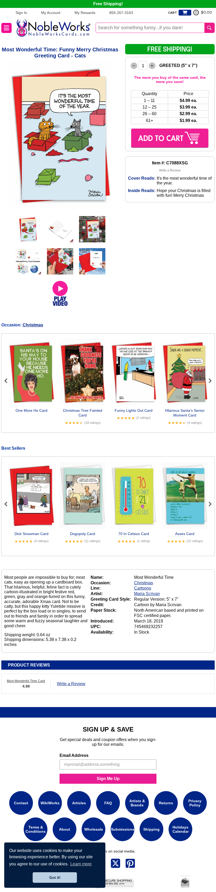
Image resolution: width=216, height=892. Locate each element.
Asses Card (184, 534)
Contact (21, 803)
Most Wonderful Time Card (26, 681)
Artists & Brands (137, 803)
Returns (166, 803)
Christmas (33, 325)
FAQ (108, 803)
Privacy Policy (195, 803)
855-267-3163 (121, 13)
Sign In (21, 13)
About (64, 829)
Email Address (74, 755)
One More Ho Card (31, 410)
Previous (8, 380)
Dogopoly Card (82, 534)
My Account (50, 13)
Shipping (151, 829)
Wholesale (93, 829)
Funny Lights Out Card (134, 410)
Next (208, 380)
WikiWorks (50, 803)
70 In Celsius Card (133, 534)
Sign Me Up (108, 778)
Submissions (122, 829)
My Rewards (85, 13)
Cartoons (142, 588)
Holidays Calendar (181, 829)
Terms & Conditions (36, 829)
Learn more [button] (81, 864)
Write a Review (170, 170)
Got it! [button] (55, 877)
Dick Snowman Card (31, 534)
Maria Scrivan (147, 593)
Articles (79, 803)
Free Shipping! (108, 4)
